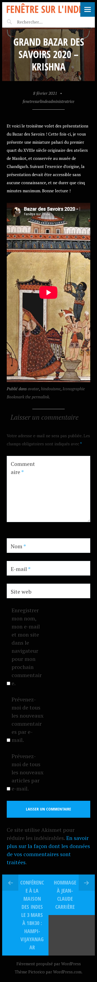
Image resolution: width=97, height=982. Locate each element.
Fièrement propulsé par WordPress (48, 963)
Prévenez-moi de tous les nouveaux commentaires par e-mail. (27, 720)
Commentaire (23, 468)
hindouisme (51, 388)
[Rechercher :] (39, 22)
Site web (21, 591)
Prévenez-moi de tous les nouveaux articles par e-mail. (27, 772)
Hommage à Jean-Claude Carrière (65, 894)
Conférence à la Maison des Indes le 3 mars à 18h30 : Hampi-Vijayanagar (32, 915)
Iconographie (74, 388)
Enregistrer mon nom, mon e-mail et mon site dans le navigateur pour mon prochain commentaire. (27, 647)
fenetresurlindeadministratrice (48, 101)
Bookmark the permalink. (28, 396)
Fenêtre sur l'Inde (44, 9)
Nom (18, 546)
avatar (33, 388)
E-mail (20, 569)
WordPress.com (67, 971)
